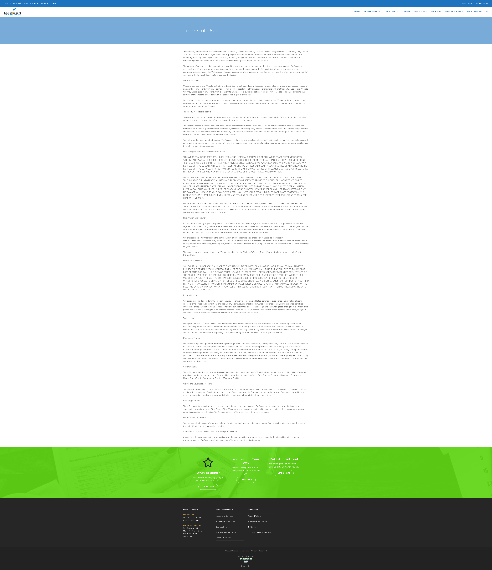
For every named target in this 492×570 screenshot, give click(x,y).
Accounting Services (224, 516)
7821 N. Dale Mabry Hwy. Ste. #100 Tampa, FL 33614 (30, 3)
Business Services (223, 527)
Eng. (243, 566)
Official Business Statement (259, 532)
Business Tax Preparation (226, 532)
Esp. (249, 566)
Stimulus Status (465, 3)
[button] (487, 12)
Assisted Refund (254, 516)
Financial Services (223, 538)
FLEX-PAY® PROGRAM (257, 521)
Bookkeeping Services (225, 521)
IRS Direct (252, 527)
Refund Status (482, 3)
